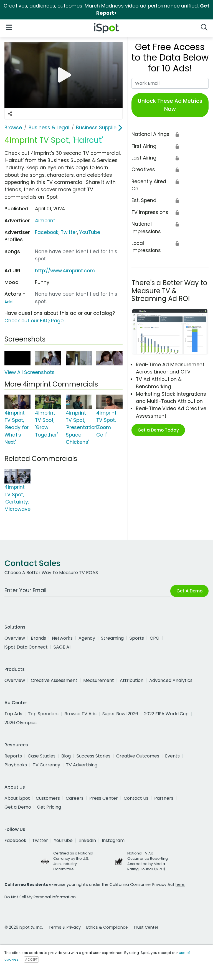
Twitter (69, 232)
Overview (14, 638)
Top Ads (13, 714)
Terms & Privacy (65, 927)
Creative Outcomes (137, 756)
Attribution (131, 680)
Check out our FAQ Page (34, 320)
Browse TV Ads (80, 714)
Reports (13, 756)
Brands (38, 638)
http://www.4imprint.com (65, 270)
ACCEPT (31, 959)
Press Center (103, 798)
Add (8, 302)
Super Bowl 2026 (120, 714)
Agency (86, 638)
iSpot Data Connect (26, 647)
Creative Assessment (54, 680)
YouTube (89, 232)
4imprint (45, 220)
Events (172, 756)
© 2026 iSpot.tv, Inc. (23, 927)
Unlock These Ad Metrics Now (170, 105)
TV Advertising (81, 765)
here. (180, 884)
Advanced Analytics (170, 680)
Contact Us (136, 798)
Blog (66, 756)
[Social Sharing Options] (10, 113)
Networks (62, 638)
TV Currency (46, 765)
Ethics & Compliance (107, 927)
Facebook (47, 232)
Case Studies (41, 756)
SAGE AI (62, 647)
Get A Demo (189, 591)
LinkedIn (87, 840)
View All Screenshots (29, 372)
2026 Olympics (20, 722)
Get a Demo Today (158, 430)
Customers (48, 798)
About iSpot (17, 798)
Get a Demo (17, 807)
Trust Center (145, 927)
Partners (163, 798)
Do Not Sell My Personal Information (40, 897)
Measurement (98, 680)
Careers (74, 798)
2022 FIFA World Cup (166, 714)
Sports (137, 638)
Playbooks (15, 765)
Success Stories (93, 756)
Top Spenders (43, 714)
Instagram (113, 840)
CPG (154, 638)
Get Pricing (49, 807)
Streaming (112, 638)
